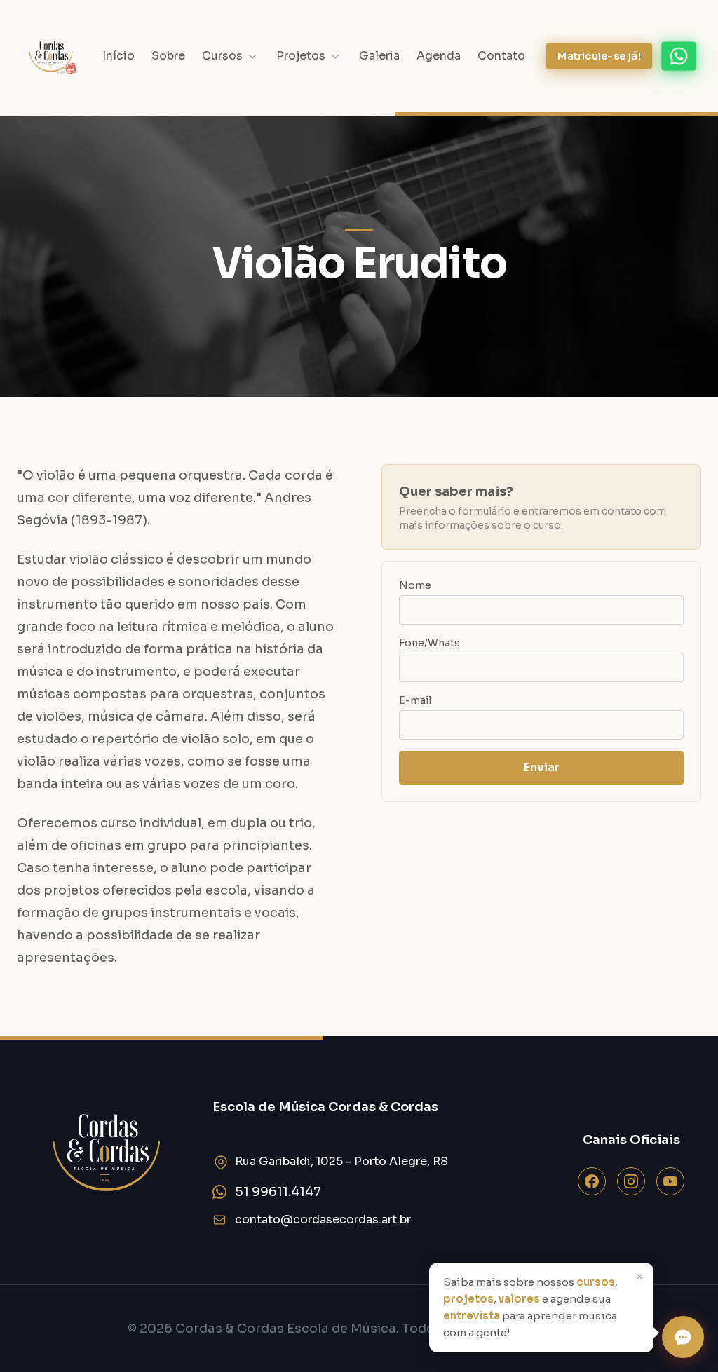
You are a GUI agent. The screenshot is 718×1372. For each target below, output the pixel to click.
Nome (415, 585)
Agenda (438, 55)
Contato (501, 55)
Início (118, 55)
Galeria (379, 55)
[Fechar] (640, 1276)
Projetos (300, 55)
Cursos (222, 55)
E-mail (415, 700)
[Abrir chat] (683, 1337)
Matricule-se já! (599, 56)
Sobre (168, 55)
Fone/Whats (429, 643)
